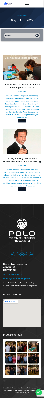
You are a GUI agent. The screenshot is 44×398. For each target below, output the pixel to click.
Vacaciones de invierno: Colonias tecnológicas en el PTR (22, 86)
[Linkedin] (26, 254)
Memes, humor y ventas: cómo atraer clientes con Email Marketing (22, 160)
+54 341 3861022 (14, 274)
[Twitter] (22, 254)
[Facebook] (13, 254)
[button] (22, 358)
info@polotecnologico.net (18, 278)
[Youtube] (31, 254)
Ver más (22, 121)
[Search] (37, 35)
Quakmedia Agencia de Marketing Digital (27, 391)
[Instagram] (18, 254)
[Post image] (22, 67)
